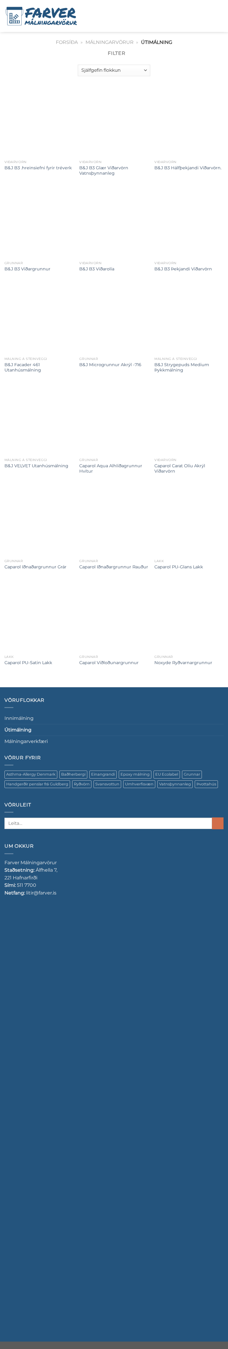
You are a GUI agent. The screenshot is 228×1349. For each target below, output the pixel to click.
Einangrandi (103, 774)
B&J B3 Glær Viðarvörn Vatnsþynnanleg (103, 170)
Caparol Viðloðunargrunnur (109, 662)
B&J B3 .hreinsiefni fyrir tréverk (38, 167)
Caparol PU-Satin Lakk (28, 662)
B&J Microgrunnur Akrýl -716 (110, 364)
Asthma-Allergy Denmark (31, 774)
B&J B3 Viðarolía (96, 269)
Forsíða (67, 42)
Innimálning (19, 718)
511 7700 (26, 885)
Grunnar (192, 774)
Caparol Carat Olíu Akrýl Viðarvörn (179, 468)
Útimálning (17, 730)
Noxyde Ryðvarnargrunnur (183, 662)
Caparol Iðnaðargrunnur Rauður (113, 567)
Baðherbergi (73, 774)
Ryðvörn (82, 784)
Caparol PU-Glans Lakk (178, 567)
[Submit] (218, 823)
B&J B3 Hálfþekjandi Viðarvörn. (187, 167)
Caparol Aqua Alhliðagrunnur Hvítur (110, 468)
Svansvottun (107, 784)
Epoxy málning (135, 774)
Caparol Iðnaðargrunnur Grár (35, 567)
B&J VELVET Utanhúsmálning (36, 465)
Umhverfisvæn (139, 784)
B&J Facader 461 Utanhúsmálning (22, 367)
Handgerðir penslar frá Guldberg (37, 784)
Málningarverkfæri (26, 741)
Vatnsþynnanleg (175, 784)
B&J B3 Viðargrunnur (27, 269)
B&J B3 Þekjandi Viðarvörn (183, 269)
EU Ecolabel (166, 774)
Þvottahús (206, 784)
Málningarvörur (110, 42)
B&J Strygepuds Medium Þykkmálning (181, 367)
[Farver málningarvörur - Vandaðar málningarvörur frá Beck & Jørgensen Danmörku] (41, 16)
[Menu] (91, 16)
